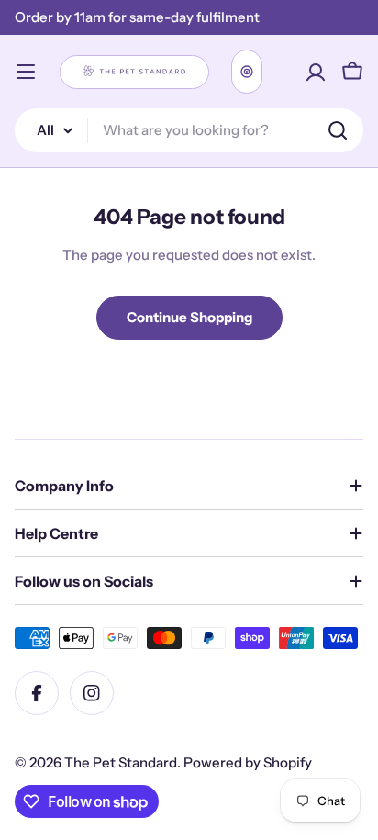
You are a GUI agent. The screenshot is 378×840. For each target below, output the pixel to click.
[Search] (338, 130)
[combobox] (189, 130)
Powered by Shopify (247, 762)
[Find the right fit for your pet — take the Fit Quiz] (246, 72)
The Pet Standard (120, 762)
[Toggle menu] (26, 72)
